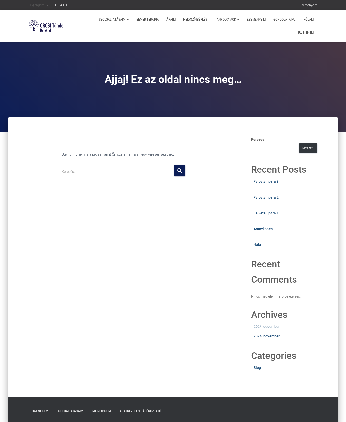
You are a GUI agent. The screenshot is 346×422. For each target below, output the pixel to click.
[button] (127, 19)
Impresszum (101, 411)
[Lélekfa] (46, 26)
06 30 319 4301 (56, 5)
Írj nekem (306, 32)
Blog (257, 368)
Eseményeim (308, 5)
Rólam (309, 19)
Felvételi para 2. (267, 197)
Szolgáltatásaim (112, 19)
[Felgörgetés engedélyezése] (336, 412)
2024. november (267, 336)
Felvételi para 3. (267, 181)
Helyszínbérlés (195, 19)
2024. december (267, 326)
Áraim (171, 19)
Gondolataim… (284, 19)
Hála (257, 245)
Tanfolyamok (226, 19)
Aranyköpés (263, 229)
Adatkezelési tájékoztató (140, 411)
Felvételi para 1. (267, 213)
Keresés (257, 139)
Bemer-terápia (147, 19)
